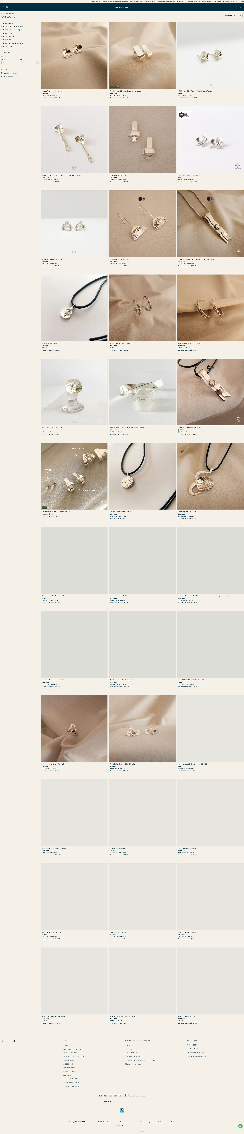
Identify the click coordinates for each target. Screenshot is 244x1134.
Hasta (21, 59)
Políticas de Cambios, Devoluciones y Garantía (140, 1060)
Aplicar (37, 62)
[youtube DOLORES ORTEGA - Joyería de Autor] (14, 1041)
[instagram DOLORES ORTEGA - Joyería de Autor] (3, 1041)
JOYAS (65, 1045)
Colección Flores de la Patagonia (11, 30)
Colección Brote (6, 46)
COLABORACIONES (69, 1068)
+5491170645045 (192, 1049)
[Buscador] (7, 7)
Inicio (2, 14)
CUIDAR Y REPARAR (131, 1045)
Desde (3, 59)
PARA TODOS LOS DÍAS (71, 1053)
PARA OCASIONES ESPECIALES (73, 1056)
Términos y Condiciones (71, 1086)
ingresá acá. (152, 1122)
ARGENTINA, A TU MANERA (72, 1049)
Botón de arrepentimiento (166, 1122)
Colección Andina (7, 23)
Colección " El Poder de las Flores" (12, 43)
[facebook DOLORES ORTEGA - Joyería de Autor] (9, 1041)
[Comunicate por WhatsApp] (240, 1126)
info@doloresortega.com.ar (195, 1052)
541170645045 (192, 1045)
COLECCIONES (68, 1064)
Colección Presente (7, 33)
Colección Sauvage (7, 36)
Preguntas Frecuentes (132, 1056)
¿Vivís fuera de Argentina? (71, 1082)
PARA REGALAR (68, 1060)
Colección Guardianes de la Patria (12, 26)
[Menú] (3, 7)
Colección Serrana (7, 40)
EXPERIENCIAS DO (131, 1053)
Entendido (143, 1131)
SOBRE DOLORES (69, 1071)
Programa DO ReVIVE (70, 1079)
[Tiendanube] (122, 1126)
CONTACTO (67, 1075)
